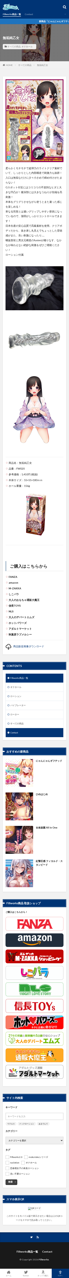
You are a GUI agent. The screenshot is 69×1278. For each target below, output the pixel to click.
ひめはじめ (42, 794)
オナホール (27, 46)
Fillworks (44, 1259)
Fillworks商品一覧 (12, 14)
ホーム (8, 1275)
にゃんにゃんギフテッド (49, 760)
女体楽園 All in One (46, 827)
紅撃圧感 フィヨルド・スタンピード (49, 862)
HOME (9, 65)
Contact (29, 14)
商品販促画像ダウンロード (28, 646)
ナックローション (26, 1124)
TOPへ (60, 1275)
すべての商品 (14, 46)
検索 (10, 1181)
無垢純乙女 (42, 65)
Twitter (26, 1275)
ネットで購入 (43, 1275)
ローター (14, 714)
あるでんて (43, 1124)
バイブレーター (18, 705)
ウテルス (11, 1124)
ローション (15, 696)
